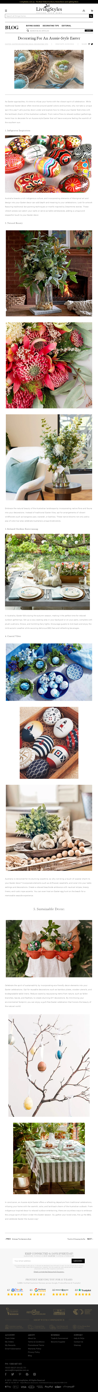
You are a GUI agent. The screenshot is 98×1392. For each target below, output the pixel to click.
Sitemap (77, 1345)
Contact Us (78, 1342)
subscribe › (78, 1261)
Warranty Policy (34, 1349)
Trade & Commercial (59, 1338)
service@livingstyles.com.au (17, 1370)
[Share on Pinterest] (89, 44)
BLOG (12, 28)
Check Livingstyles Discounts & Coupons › (49, 1272)
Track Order (10, 1338)
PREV (18, 1239)
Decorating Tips (51, 26)
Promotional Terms (36, 1345)
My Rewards (10, 1345)
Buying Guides (33, 26)
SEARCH (89, 30)
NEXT (80, 1239)
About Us (32, 1338)
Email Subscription (13, 1349)
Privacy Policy (34, 1352)
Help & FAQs (79, 1338)
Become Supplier (58, 1342)
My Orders (9, 1342)
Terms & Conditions (36, 1342)
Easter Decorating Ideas (22, 44)
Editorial (66, 26)
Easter (8, 44)
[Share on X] (92, 44)
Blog (30, 1355)
